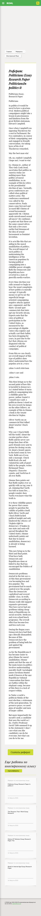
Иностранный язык (12, 56)
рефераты (19, 51)
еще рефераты (13, 771)
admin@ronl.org (16, 903)
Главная (9, 51)
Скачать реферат (20, 752)
